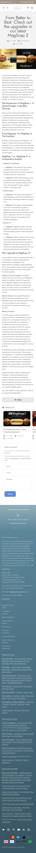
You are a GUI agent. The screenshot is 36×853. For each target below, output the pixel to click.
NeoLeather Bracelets (17, 680)
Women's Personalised (9, 756)
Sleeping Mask (7, 816)
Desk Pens (19, 804)
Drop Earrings (28, 750)
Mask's (29, 816)
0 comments (19, 43)
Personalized (21, 698)
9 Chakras (24, 788)
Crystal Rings (17, 734)
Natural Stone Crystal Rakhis (11, 807)
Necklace (19, 692)
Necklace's (18, 760)
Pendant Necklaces (19, 725)
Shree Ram (20, 704)
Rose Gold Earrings (8, 753)
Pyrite (27, 786)
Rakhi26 (20, 819)
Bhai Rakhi (26, 807)
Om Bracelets (19, 775)
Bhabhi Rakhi (6, 810)
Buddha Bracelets (25, 773)
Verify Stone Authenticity (6, 647)
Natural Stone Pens (8, 804)
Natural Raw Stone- (8, 798)
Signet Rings (26, 667)
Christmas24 (27, 819)
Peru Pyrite (19, 798)
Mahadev (6, 704)
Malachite (23, 800)
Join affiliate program (6, 612)
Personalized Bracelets (14, 683)
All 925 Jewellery (7, 710)
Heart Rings (6, 736)
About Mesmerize (8, 617)
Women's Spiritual (8, 760)
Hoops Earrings (7, 750)
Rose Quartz (20, 786)
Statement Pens (28, 804)
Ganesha (13, 704)
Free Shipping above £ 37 (25, 2)
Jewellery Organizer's (19, 816)
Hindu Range (11, 698)
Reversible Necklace (8, 730)
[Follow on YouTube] (18, 829)
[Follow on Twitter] (3, 829)
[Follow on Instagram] (8, 829)
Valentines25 (6, 822)
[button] (3, 8)
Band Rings (5, 669)
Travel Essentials (7, 813)
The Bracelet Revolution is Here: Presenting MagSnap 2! (14, 430)
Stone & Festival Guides (7, 622)
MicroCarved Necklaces (18, 663)
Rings (31, 692)
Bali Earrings (27, 686)
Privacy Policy (14, 458)
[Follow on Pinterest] (13, 829)
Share (19, 400)
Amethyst (11, 788)
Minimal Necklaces (16, 661)
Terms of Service (26, 458)
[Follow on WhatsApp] (29, 829)
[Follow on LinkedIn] (23, 829)
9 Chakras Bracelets (16, 777)
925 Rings (17, 710)
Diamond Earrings (8, 689)
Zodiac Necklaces (24, 728)
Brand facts (6, 599)
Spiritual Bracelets (15, 780)
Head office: (6, 569)
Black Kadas (22, 675)
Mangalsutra (6, 762)
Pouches (28, 813)
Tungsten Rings (16, 669)
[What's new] (28, 8)
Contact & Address (8, 636)
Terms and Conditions (5, 632)
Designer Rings (27, 669)
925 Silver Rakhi (17, 810)
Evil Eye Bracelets (22, 740)
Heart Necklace (22, 730)
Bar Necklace (24, 792)
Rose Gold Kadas (22, 678)
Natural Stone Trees (8, 786)
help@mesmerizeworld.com (18, 592)
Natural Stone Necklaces (10, 792)
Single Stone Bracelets (16, 782)
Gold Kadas (11, 678)
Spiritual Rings (6, 672)
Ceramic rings (15, 667)
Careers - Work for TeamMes (8, 641)
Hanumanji (29, 702)
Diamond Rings (28, 734)
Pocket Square (19, 813)
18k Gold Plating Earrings (23, 748)
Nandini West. (21, 847)
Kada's (26, 692)
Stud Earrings (17, 686)
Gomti (18, 788)
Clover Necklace (22, 723)
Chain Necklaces (20, 659)
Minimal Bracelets (19, 742)
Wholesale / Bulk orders (7, 606)
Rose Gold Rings (16, 736)
